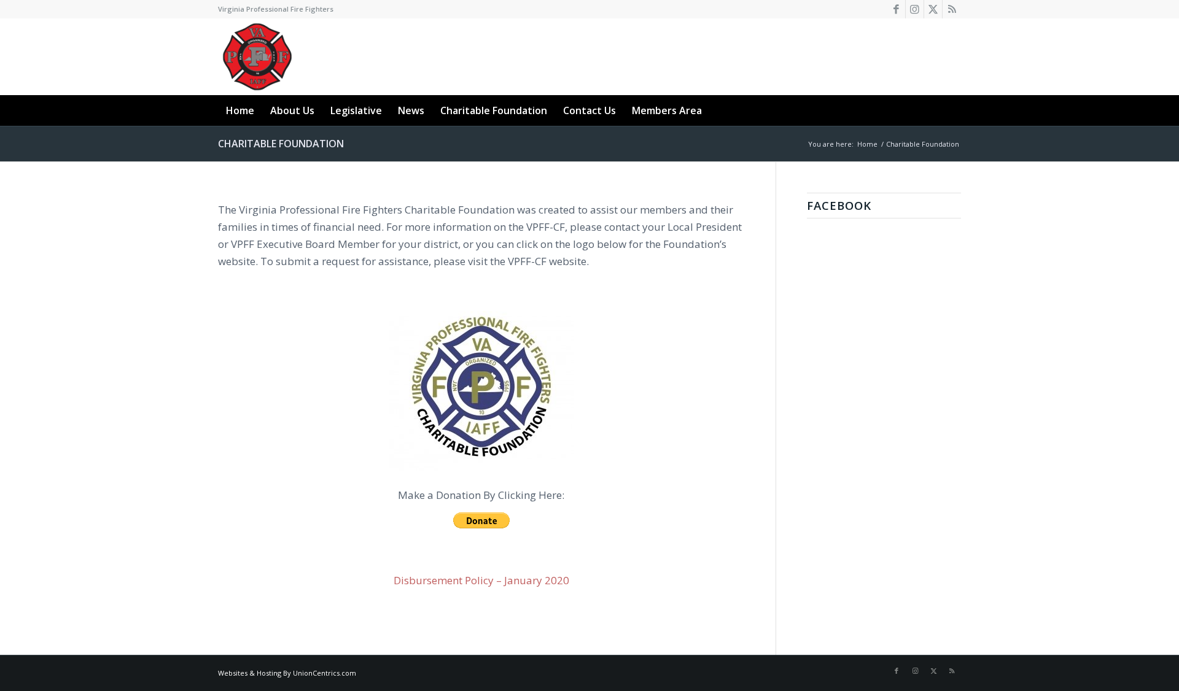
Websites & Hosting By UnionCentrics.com (287, 672)
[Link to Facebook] (896, 9)
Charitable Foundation (281, 143)
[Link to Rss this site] (952, 9)
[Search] (954, 110)
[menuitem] (240, 110)
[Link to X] (933, 9)
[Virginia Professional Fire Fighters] (257, 56)
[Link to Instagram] (915, 9)
